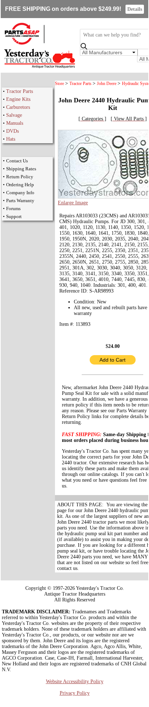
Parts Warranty (20, 200)
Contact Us (17, 160)
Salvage (14, 115)
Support (14, 216)
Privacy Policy (75, 693)
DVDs (12, 131)
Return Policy (19, 176)
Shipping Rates (21, 168)
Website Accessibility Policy (74, 681)
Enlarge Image (73, 202)
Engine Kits (18, 99)
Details (134, 9)
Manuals (14, 123)
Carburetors (18, 107)
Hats (10, 139)
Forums (13, 208)
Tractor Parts (19, 91)
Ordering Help (20, 184)
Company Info (20, 192)
